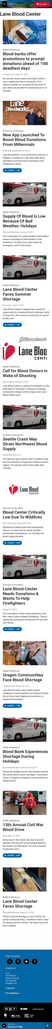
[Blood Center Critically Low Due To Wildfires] (24, 490)
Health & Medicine (11, 50)
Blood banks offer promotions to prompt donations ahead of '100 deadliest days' (25, 61)
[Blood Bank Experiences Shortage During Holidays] (24, 730)
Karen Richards (9, 523)
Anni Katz (7, 305)
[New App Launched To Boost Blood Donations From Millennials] (24, 113)
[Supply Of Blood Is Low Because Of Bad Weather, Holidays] (24, 194)
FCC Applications (12, 993)
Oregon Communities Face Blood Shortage (23, 677)
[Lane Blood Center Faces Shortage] (24, 879)
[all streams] (48, 1025)
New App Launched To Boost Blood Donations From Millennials (24, 139)
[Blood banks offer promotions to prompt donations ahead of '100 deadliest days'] (24, 32)
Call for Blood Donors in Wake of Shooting (25, 373)
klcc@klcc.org (11, 983)
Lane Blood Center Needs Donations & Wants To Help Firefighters (21, 596)
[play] (4, 1025)
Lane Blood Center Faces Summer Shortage (20, 294)
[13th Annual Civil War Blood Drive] (24, 803)
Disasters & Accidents (13, 435)
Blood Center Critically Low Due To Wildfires (24, 514)
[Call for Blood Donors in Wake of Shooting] (24, 349)
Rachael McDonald (11, 232)
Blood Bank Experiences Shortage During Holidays (25, 756)
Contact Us (10, 988)
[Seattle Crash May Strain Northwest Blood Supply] (24, 417)
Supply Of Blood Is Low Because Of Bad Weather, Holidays (24, 221)
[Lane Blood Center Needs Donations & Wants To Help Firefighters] (24, 567)
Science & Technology (13, 131)
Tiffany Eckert (9, 74)
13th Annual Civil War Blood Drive (23, 827)
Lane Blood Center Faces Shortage (20, 904)
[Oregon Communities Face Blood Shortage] (24, 653)
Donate (43, 4)
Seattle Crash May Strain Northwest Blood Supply (25, 444)
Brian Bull (7, 151)
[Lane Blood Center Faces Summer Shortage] (24, 267)
